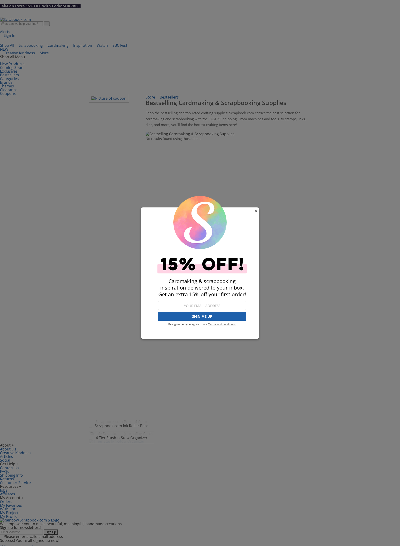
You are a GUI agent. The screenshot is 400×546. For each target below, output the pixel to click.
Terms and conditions (222, 324)
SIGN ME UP (202, 316)
